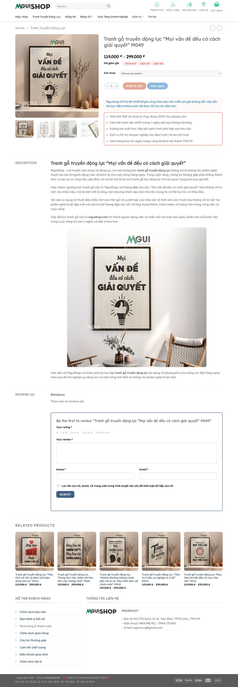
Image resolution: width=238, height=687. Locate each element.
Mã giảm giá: (111, 63)
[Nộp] (109, 6)
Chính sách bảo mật (33, 612)
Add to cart (134, 86)
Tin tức (152, 16)
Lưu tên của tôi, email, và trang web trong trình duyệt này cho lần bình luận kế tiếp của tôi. (118, 485)
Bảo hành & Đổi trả (32, 619)
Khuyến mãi (189, 10)
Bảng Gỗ (85, 16)
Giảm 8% (158, 63)
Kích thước (110, 73)
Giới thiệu (173, 10)
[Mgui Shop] (32, 6)
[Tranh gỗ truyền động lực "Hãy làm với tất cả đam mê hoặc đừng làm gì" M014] (34, 551)
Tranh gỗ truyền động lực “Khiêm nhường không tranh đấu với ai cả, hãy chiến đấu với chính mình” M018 (119, 579)
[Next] (93, 76)
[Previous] (21, 76)
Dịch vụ (136, 16)
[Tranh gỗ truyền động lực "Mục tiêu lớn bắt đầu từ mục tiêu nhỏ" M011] (203, 551)
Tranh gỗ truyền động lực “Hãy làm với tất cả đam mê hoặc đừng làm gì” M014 (34, 578)
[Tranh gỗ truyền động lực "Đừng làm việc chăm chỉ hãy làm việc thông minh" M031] (76, 551)
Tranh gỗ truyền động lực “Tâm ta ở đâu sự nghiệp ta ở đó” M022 (161, 578)
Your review (64, 439)
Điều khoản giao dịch (34, 654)
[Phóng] (20, 113)
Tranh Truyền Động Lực (46, 16)
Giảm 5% (145, 63)
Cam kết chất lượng (33, 647)
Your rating (64, 427)
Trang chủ (157, 10)
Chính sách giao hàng (34, 633)
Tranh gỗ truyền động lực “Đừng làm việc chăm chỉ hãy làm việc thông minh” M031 (75, 578)
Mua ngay (157, 86)
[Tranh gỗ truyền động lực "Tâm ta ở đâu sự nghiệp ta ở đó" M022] (161, 551)
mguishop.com (98, 217)
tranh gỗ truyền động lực (131, 373)
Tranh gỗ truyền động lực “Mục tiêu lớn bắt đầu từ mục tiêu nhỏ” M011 (203, 578)
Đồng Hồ (70, 16)
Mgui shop (21, 16)
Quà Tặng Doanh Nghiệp (113, 16)
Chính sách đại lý (31, 661)
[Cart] (217, 7)
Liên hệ (203, 10)
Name (61, 469)
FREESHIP (130, 63)
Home (20, 28)
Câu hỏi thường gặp (33, 640)
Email (143, 469)
